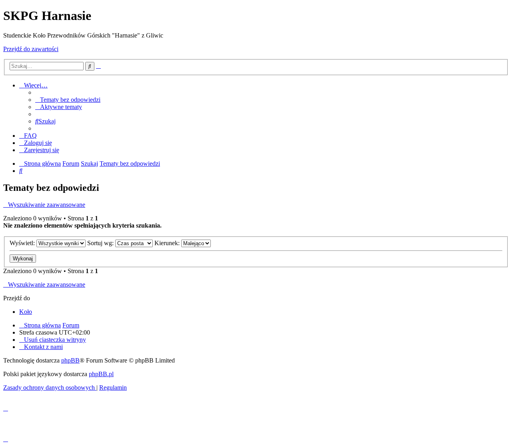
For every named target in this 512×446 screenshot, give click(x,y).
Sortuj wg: (101, 243)
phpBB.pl (101, 374)
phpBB (70, 360)
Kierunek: (167, 243)
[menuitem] (67, 99)
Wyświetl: (23, 243)
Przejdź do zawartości (30, 49)
